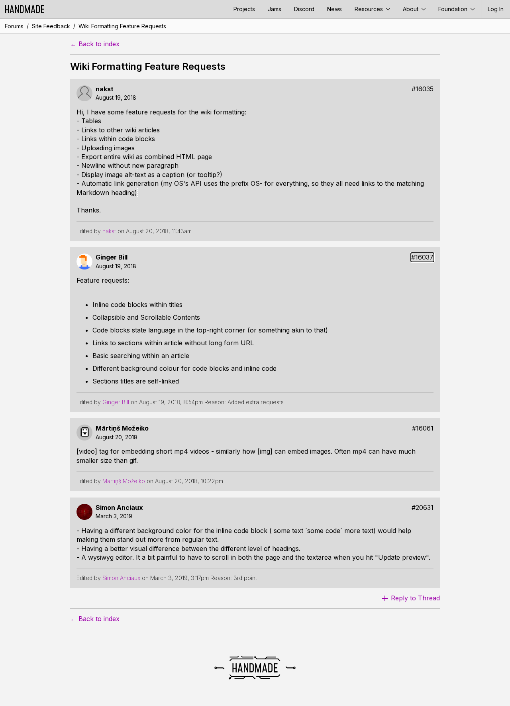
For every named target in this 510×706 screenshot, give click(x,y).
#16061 (423, 428)
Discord (304, 9)
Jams (274, 9)
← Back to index (95, 44)
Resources (369, 9)
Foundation (453, 9)
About (411, 9)
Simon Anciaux (119, 507)
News (334, 9)
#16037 (422, 257)
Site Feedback (51, 26)
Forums (14, 26)
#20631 (423, 507)
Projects (244, 9)
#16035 (423, 89)
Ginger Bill (112, 257)
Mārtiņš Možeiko (122, 428)
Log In (496, 9)
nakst (105, 89)
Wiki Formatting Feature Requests (122, 26)
